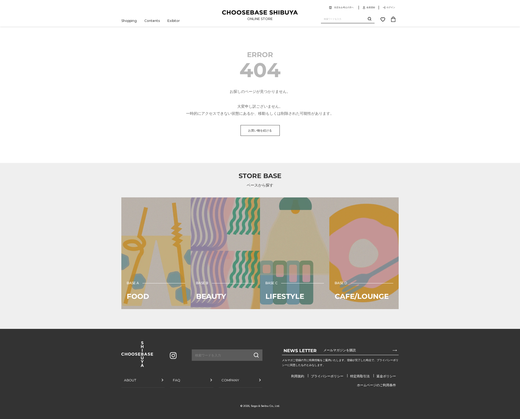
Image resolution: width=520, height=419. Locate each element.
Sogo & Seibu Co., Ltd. (265, 406)
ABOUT (130, 380)
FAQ (176, 380)
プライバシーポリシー (327, 376)
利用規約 (297, 376)
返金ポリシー (386, 376)
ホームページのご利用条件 (376, 385)
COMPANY (230, 380)
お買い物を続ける (260, 130)
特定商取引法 (360, 376)
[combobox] (344, 19)
